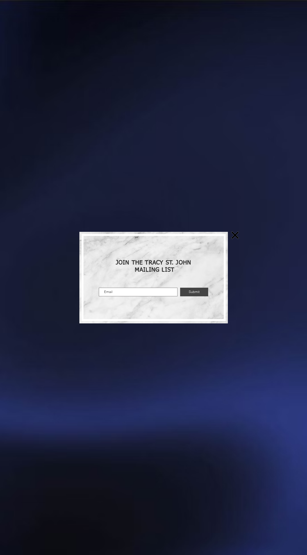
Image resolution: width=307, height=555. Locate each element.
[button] (235, 235)
